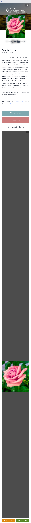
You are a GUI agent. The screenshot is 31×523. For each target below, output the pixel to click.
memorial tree (19, 101)
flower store (13, 104)
